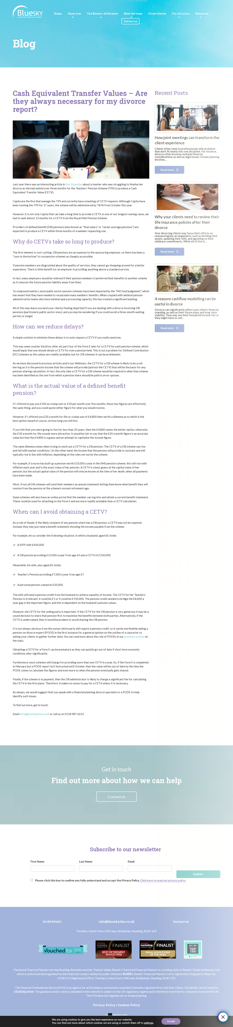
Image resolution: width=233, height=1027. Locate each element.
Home (58, 13)
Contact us (130, 21)
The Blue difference (102, 13)
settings (148, 1023)
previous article (134, 636)
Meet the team (133, 13)
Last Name (85, 861)
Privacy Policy (104, 1005)
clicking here (24, 991)
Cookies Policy (129, 1005)
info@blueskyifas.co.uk (34, 714)
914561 (128, 974)
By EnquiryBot (207, 1017)
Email (131, 861)
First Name (37, 861)
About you (74, 13)
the (74, 184)
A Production (116, 1015)
